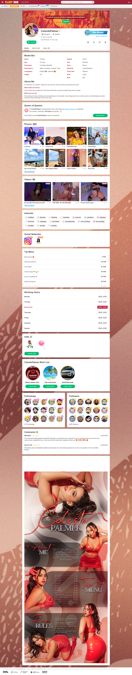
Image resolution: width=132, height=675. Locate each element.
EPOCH (33, 669)
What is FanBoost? (102, 36)
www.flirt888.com (21, 669)
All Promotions (33, 6)
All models (5, 6)
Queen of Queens (70, 109)
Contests (43, 6)
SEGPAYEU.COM (41, 669)
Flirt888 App (53, 6)
